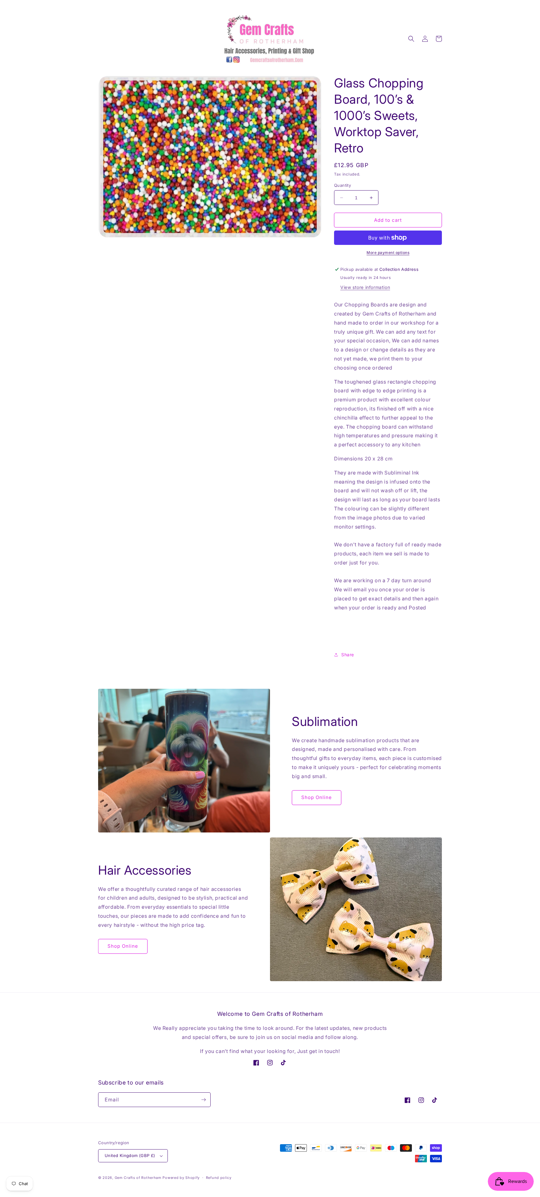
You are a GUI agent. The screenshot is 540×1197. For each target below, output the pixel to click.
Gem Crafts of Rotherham (138, 1177)
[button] (411, 39)
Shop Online (316, 797)
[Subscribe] (203, 1099)
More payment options (388, 252)
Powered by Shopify (181, 1177)
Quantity (342, 185)
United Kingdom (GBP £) (130, 1155)
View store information (365, 287)
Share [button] (347, 654)
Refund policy (219, 1177)
